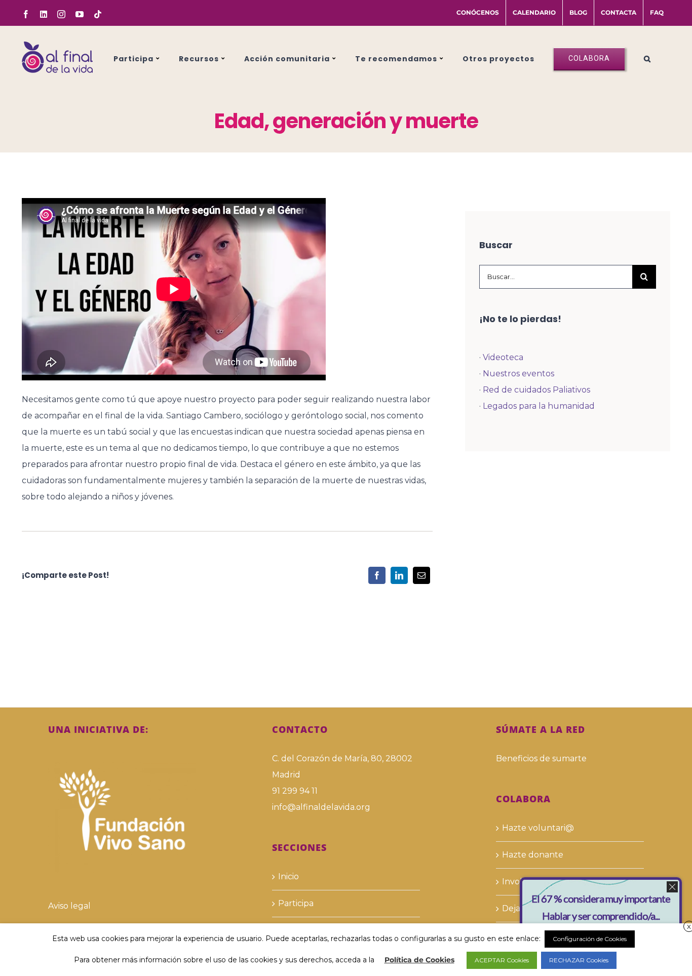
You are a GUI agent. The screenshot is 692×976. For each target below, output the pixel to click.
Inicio (288, 876)
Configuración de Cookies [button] (590, 939)
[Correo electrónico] (421, 575)
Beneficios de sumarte (541, 758)
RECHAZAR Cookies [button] (578, 960)
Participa (296, 903)
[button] (647, 57)
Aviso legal (69, 906)
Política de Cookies (419, 959)
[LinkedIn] (399, 575)
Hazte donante (532, 855)
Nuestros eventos (518, 373)
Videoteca (503, 357)
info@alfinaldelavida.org (321, 807)
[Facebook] (377, 575)
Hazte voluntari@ (538, 828)
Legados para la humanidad (539, 406)
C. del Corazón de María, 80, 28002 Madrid (342, 766)
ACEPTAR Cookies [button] (502, 960)
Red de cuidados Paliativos (536, 390)
